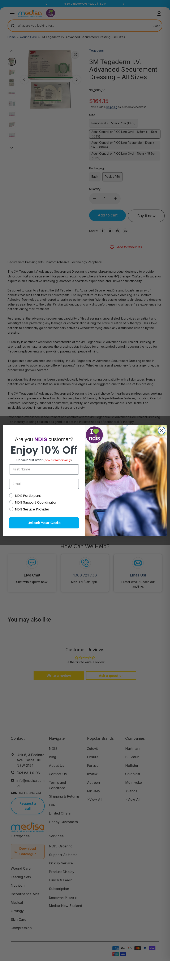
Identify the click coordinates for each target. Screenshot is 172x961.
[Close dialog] (161, 430)
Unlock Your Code (44, 522)
